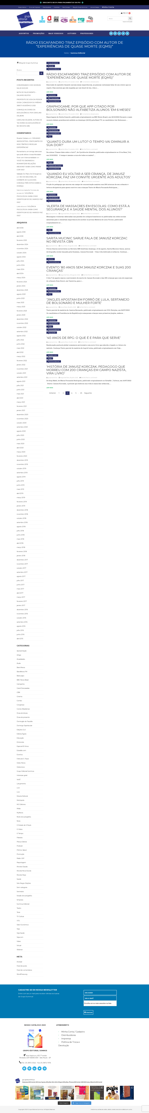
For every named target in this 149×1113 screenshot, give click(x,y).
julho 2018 (20, 531)
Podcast (50, 66)
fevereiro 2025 (22, 240)
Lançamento (21, 784)
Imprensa (56, 7)
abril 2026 (20, 228)
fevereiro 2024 (22, 282)
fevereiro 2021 (22, 406)
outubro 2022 (21, 327)
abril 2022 (20, 352)
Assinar (89, 1012)
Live (18, 788)
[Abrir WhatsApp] (144, 1108)
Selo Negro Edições (24, 883)
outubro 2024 (21, 253)
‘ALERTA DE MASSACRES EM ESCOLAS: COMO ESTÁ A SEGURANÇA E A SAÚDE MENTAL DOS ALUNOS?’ (88, 207)
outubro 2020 (21, 423)
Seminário (20, 891)
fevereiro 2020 (22, 456)
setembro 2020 (22, 427)
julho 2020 (20, 435)
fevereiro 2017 (22, 601)
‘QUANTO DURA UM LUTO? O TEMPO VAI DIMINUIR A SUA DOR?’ (87, 143)
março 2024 (21, 278)
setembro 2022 (22, 331)
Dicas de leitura (53, 63)
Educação (20, 738)
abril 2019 (20, 493)
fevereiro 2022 (22, 361)
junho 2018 (21, 535)
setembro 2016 (22, 622)
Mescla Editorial (22, 796)
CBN (49, 230)
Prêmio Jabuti (22, 850)
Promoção (20, 854)
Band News (21, 667)
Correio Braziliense (23, 709)
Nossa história (22, 7)
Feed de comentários (24, 970)
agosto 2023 (21, 294)
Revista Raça (21, 875)
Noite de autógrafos (24, 817)
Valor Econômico (23, 925)
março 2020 (21, 452)
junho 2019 (20, 485)
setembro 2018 (22, 522)
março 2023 (21, 307)
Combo (19, 701)
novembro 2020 (22, 419)
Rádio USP (20, 858)
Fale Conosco (66, 7)
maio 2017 (20, 589)
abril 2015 (20, 639)
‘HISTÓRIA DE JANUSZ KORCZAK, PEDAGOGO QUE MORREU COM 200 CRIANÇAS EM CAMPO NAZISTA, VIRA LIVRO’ (86, 370)
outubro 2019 (21, 468)
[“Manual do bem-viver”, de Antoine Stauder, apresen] (37, 1093)
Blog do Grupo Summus (80, 7)
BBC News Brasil (53, 98)
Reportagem (21, 862)
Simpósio (20, 900)
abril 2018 (20, 543)
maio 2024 (20, 269)
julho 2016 (20, 630)
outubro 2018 (21, 518)
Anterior (52, 393)
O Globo (20, 829)
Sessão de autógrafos (24, 896)
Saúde (19, 879)
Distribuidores (47, 7)
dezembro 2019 (22, 460)
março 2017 (21, 597)
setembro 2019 (22, 473)
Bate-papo (20, 676)
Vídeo (19, 941)
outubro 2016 (21, 618)
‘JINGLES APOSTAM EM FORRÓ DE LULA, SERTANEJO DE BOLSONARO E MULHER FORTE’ (87, 301)
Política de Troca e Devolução (69, 1044)
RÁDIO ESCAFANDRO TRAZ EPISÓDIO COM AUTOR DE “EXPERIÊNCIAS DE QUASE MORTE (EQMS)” (88, 75)
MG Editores (21, 804)
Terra (18, 912)
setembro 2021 (22, 377)
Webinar (20, 950)
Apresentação (22, 651)
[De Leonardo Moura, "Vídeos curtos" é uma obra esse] (67, 1093)
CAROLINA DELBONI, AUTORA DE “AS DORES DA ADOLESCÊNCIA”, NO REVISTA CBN (29, 123)
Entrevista (20, 742)
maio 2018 (20, 539)
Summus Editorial (53, 69)
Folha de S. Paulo (23, 759)
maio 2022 (20, 348)
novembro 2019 (22, 464)
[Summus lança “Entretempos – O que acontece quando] (127, 1093)
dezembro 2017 (22, 560)
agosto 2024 (21, 257)
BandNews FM (22, 672)
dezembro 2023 (22, 290)
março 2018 (21, 547)
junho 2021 (20, 390)
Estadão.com (52, 355)
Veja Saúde (51, 332)
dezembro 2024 (22, 244)
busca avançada (127, 21)
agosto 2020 (21, 431)
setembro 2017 (22, 572)
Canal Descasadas (23, 688)
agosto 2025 (21, 232)
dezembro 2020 (22, 414)
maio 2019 (20, 489)
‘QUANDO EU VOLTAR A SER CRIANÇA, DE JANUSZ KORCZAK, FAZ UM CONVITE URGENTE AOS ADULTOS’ (88, 175)
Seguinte (88, 393)
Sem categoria (22, 887)
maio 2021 (20, 394)
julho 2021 (20, 385)
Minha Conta (108, 7)
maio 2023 (20, 302)
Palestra (19, 838)
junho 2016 (20, 634)
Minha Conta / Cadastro (73, 1032)
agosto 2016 (21, 626)
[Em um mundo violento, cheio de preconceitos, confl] (22, 1093)
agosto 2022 (21, 336)
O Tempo (20, 833)
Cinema (19, 696)
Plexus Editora (22, 842)
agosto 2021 (21, 381)
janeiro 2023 (21, 315)
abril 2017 (20, 593)
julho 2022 (20, 340)
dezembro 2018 (22, 510)
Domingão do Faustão (25, 721)
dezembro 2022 (22, 319)
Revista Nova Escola (24, 871)
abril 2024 (20, 273)
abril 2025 (20, 236)
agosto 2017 (21, 576)
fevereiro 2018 (22, 551)
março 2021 (21, 402)
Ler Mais (49, 92)
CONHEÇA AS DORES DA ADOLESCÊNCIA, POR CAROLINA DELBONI (29, 113)
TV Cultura (20, 916)
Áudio (19, 663)
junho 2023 (21, 298)
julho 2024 (20, 261)
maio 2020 (20, 444)
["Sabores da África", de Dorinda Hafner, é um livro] (82, 1093)
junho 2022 (21, 344)
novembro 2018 (22, 514)
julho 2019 (20, 481)
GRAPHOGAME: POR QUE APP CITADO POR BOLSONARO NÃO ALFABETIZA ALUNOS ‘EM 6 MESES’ (88, 108)
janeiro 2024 (21, 286)
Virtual (19, 945)
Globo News (21, 763)
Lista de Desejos (94, 7)
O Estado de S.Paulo (54, 165)
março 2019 (21, 497)
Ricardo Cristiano (23, 138)
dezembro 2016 (22, 609)
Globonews (21, 767)
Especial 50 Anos (23, 746)
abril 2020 (20, 448)
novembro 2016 (22, 614)
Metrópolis (20, 800)
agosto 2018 (21, 527)
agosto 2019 (21, 477)
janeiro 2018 (21, 556)
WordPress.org (22, 974)
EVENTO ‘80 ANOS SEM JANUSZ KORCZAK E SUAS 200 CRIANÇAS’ (88, 269)
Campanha (20, 684)
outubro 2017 (21, 568)
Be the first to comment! (90, 149)
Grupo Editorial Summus (25, 771)
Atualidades (52, 95)
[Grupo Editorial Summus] (25, 19)
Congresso (20, 705)
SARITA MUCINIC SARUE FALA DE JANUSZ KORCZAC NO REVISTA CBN (86, 239)
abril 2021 (20, 398)
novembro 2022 (22, 323)
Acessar (19, 962)
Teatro (19, 908)
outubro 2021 (21, 373)
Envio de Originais (34, 7)
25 (81, 393)
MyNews (20, 813)
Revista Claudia (22, 867)
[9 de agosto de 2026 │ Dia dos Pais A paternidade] (112, 1093)
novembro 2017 (22, 564)
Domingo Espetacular (24, 725)
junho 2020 (21, 439)
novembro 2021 (22, 369)
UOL (49, 136)
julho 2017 (20, 580)
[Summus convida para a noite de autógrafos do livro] (52, 1093)
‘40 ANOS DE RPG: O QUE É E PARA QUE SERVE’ (83, 338)
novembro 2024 (22, 248)
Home (66, 53)
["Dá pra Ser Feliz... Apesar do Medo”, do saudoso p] (97, 1093)
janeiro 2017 (21, 605)
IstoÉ (18, 779)
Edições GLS (21, 730)
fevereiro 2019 (22, 502)
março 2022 (21, 356)
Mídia (49, 326)
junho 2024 (21, 265)
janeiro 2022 (21, 365)
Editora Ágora (21, 734)
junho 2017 (20, 585)
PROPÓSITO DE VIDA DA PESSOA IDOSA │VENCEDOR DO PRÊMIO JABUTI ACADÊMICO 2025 (29, 102)
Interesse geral (22, 775)
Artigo (50, 162)
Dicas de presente (23, 717)
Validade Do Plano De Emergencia (29, 174)
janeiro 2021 (21, 410)
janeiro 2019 (21, 506)
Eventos (50, 259)
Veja (18, 929)
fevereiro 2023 (22, 311)
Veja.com (20, 937)
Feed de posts (22, 966)
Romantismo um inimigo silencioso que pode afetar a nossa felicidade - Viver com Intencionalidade (29, 154)
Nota (18, 821)
